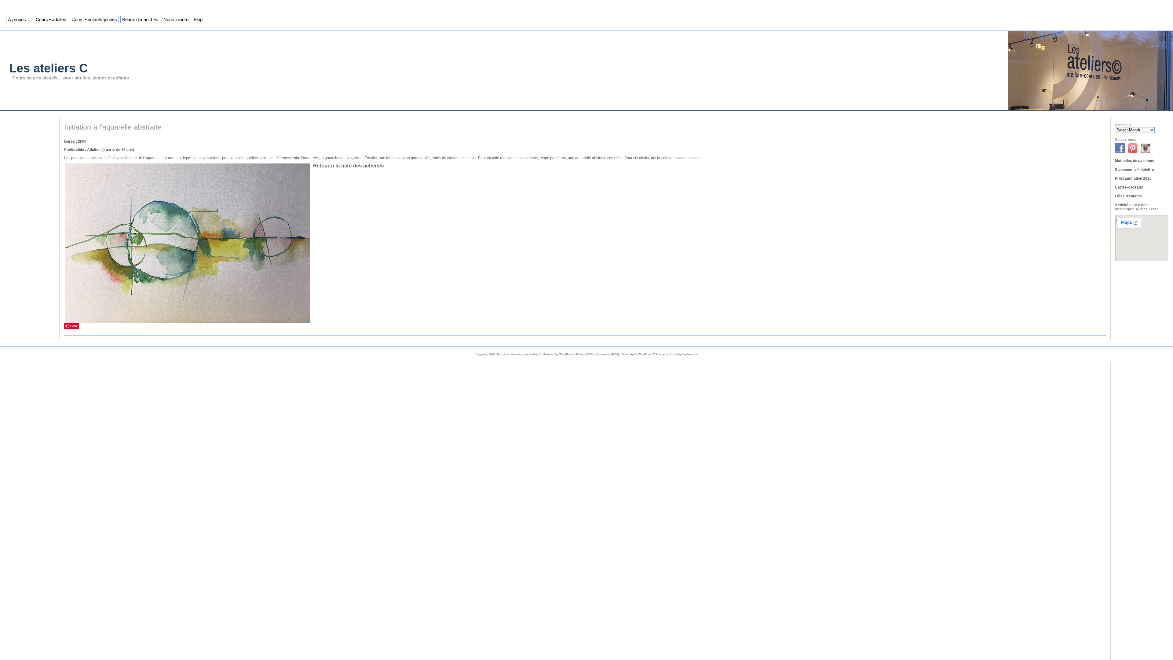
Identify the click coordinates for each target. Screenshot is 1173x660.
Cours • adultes (51, 19)
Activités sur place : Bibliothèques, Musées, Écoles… (1138, 207)
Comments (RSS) (607, 354)
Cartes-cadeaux (1129, 187)
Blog (198, 19)
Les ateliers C (48, 68)
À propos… (19, 19)
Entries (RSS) (585, 354)
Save (74, 326)
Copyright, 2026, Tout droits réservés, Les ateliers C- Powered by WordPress (524, 354)
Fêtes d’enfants (1128, 196)
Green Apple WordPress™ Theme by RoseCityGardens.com (660, 354)
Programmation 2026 (1133, 178)
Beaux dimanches (140, 19)
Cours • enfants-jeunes (94, 19)
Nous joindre (175, 19)
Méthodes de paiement (1134, 161)
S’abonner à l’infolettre (1134, 169)
